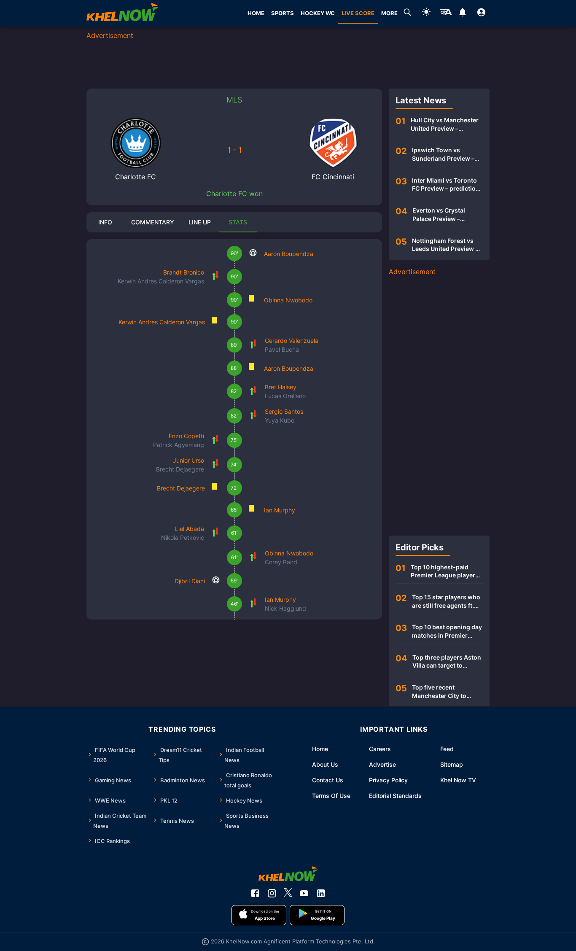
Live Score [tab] (358, 13)
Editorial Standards (395, 795)
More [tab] (389, 13)
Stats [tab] (238, 222)
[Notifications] (462, 13)
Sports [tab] (282, 13)
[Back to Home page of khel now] (122, 13)
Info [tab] (105, 222)
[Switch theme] (426, 13)
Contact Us (327, 780)
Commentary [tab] (152, 222)
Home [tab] (256, 13)
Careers (380, 748)
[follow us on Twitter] (288, 893)
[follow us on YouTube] (304, 893)
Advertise (382, 764)
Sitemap (451, 764)
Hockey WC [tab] (318, 13)
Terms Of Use (331, 795)
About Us (325, 764)
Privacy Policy (388, 780)
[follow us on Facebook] (255, 893)
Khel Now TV (458, 780)
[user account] (481, 13)
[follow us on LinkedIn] (321, 893)
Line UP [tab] (199, 222)
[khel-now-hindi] (445, 13)
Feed (447, 748)
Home (320, 748)
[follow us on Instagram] (272, 893)
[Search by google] (407, 13)
